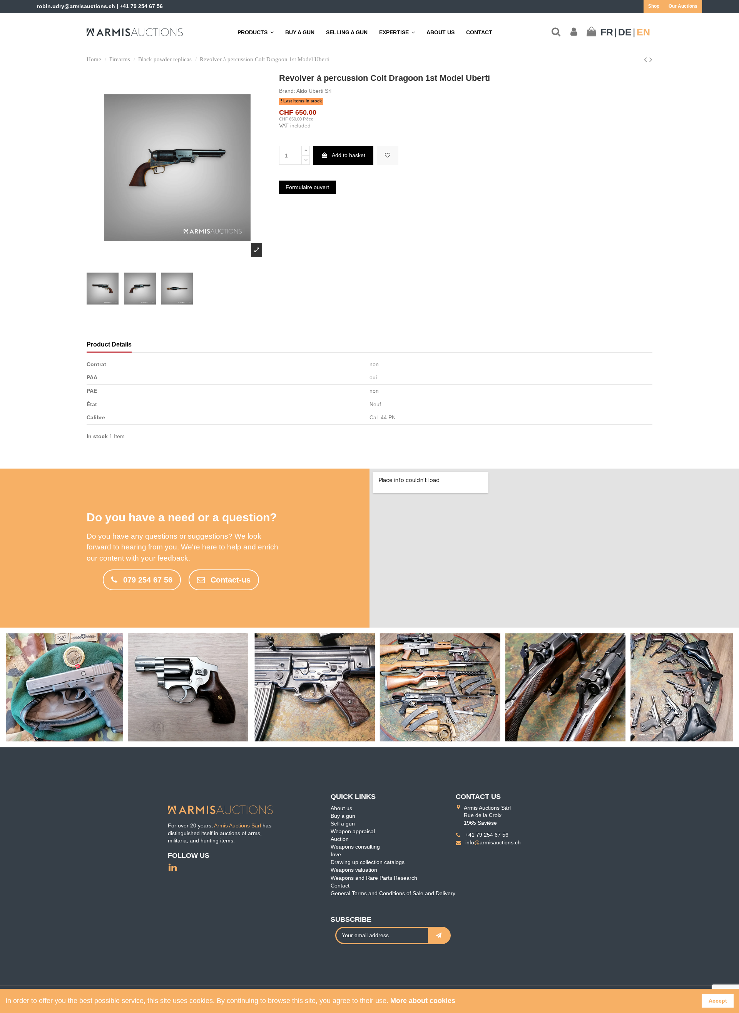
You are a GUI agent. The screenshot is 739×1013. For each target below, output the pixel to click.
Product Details (109, 344)
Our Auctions (683, 6)
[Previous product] (646, 59)
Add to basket (348, 155)
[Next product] (650, 59)
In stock (97, 436)
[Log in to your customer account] (574, 32)
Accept (718, 1001)
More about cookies (422, 1001)
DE (625, 32)
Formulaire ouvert (307, 187)
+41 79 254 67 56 (141, 6)
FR (606, 32)
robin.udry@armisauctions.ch (76, 6)
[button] (397, 32)
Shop (653, 6)
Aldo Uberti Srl (313, 91)
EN (643, 32)
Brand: (287, 91)
